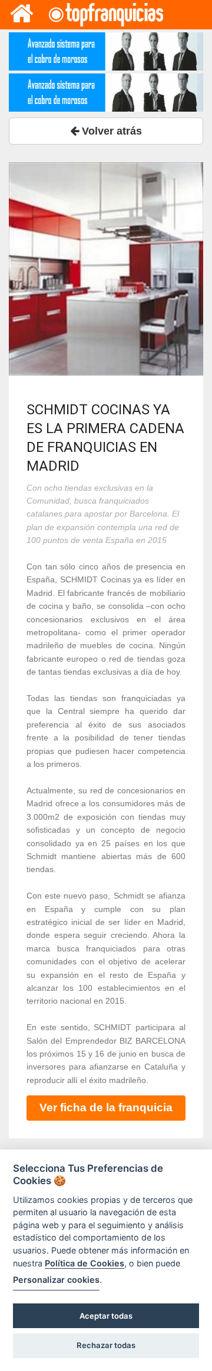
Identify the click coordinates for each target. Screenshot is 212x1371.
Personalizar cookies (56, 1280)
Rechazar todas (106, 1345)
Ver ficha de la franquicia (106, 1107)
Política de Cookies (84, 1263)
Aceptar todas (106, 1315)
